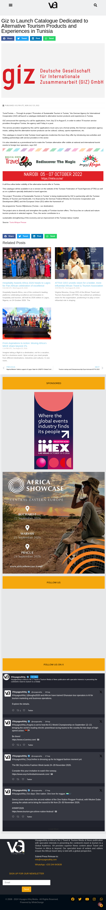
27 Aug (47, 756)
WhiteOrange (38, 902)
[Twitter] (80, 899)
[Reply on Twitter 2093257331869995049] (13, 745)
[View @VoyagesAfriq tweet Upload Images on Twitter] (38, 739)
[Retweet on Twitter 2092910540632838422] (18, 817)
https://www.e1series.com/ (24, 740)
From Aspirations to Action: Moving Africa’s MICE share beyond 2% (25, 344)
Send (26, 889)
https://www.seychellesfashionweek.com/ (30, 774)
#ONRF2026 (18, 808)
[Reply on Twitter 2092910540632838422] (13, 817)
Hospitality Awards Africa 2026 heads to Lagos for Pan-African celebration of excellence (26, 284)
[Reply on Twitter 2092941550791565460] (13, 779)
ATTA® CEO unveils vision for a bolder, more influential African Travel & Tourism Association (79, 284)
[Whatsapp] (101, 899)
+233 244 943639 (54, 864)
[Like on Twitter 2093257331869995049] (24, 745)
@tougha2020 (33, 695)
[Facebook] (73, 899)
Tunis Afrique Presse (17, 222)
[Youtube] (87, 899)
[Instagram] (94, 899)
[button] (95, 5)
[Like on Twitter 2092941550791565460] (23, 779)
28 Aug (47, 692)
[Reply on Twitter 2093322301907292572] (13, 710)
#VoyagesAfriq (19, 692)
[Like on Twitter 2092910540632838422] (23, 817)
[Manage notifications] (100, 904)
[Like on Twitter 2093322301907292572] (24, 710)
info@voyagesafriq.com (46, 859)
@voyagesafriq (36, 692)
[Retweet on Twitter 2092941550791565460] (18, 779)
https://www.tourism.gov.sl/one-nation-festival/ (33, 811)
